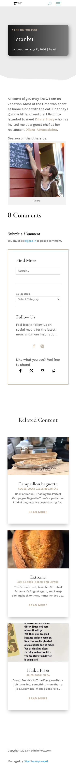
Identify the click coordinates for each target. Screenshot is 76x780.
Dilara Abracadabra (41, 130)
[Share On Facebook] (20, 370)
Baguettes (42, 488)
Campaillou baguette (38, 484)
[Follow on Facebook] (34, 346)
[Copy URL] (53, 370)
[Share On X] (31, 370)
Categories (23, 293)
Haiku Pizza (38, 670)
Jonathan (21, 49)
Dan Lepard (51, 582)
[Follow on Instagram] (42, 346)
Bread (54, 488)
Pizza (46, 675)
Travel (52, 49)
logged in (30, 240)
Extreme (38, 577)
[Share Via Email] (42, 370)
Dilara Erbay (44, 119)
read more (38, 512)
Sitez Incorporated (36, 761)
